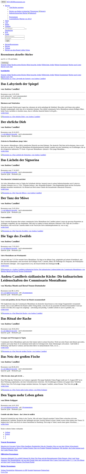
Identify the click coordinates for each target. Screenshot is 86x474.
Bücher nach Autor (75, 65)
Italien (7, 24)
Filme (7, 21)
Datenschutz (45, 470)
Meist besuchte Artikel (34, 65)
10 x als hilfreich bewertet (9, 293)
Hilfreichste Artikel (48, 65)
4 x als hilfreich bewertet (9, 248)
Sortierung (5, 63)
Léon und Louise (60, 460)
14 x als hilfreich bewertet (9, 407)
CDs (6, 22)
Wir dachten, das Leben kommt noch (65, 448)
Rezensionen (13, 17)
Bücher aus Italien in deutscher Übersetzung (24, 11)
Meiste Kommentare (61, 65)
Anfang (7, 432)
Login (7, 34)
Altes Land (66, 458)
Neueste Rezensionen (8, 442)
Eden (9, 450)
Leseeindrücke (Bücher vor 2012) (20, 19)
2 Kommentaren (27, 293)
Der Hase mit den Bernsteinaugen (39, 458)
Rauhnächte (30, 446)
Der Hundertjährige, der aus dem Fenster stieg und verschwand (40, 459)
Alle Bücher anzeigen (16, 7)
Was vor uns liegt (52, 446)
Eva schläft (11, 458)
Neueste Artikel (6, 65)
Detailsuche (9, 30)
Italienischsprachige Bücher (18, 13)
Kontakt (30, 470)
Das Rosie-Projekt (22, 462)
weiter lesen (5, 113)
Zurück (7, 434)
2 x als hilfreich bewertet (9, 172)
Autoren (7, 26)
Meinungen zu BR (21, 470)
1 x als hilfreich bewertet (9, 134)
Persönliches (10, 470)
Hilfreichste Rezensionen (9, 454)
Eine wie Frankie (33, 448)
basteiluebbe (5, 71)
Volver (11, 446)
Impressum (37, 470)
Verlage (3, 470)
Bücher (7, 6)
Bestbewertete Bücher (19, 65)
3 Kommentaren (27, 407)
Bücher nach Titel (7, 67)
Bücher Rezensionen (8, 466)
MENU (4, 2)
